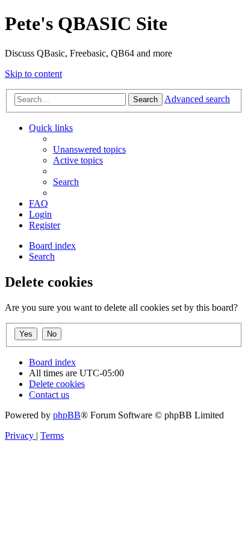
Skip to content (33, 74)
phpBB (67, 415)
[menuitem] (89, 149)
